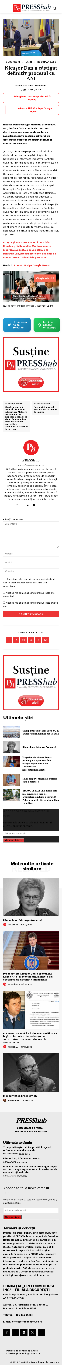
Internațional (10, 1154)
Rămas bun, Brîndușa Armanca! (39, 746)
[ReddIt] (38, 640)
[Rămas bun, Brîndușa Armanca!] (11, 747)
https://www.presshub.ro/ (31, 465)
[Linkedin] (28, 504)
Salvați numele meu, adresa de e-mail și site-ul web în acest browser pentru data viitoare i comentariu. (29, 582)
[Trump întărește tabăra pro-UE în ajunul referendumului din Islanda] (11, 732)
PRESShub (40, 85)
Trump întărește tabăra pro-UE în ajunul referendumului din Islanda (40, 732)
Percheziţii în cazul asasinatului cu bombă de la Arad (45, 409)
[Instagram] (22, 504)
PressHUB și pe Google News (31, 265)
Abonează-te (11, 840)
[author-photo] (5, 924)
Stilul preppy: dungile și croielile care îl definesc (39, 780)
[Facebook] (17, 504)
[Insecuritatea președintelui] (31, 1072)
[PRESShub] (31, 447)
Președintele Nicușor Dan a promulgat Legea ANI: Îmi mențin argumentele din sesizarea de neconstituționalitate (37, 763)
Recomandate (46, 62)
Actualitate (9, 1162)
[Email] (45, 640)
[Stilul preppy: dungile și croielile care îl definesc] (11, 780)
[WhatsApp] (23, 640)
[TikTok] (39, 504)
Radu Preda (13, 1100)
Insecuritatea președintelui (20, 1095)
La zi (28, 62)
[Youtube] (45, 504)
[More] (53, 640)
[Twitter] (16, 640)
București (13, 62)
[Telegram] (34, 504)
